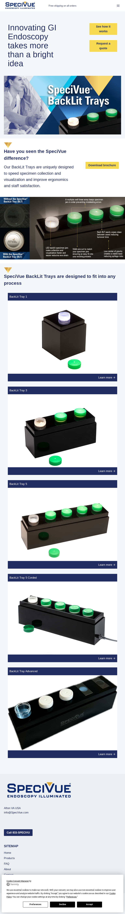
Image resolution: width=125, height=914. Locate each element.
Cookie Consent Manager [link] (18, 881)
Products (9, 858)
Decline (62, 904)
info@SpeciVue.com (16, 812)
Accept (89, 904)
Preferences (35, 904)
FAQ (6, 863)
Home (7, 852)
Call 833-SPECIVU (18, 832)
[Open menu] (118, 5)
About (7, 869)
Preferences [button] (71, 897)
